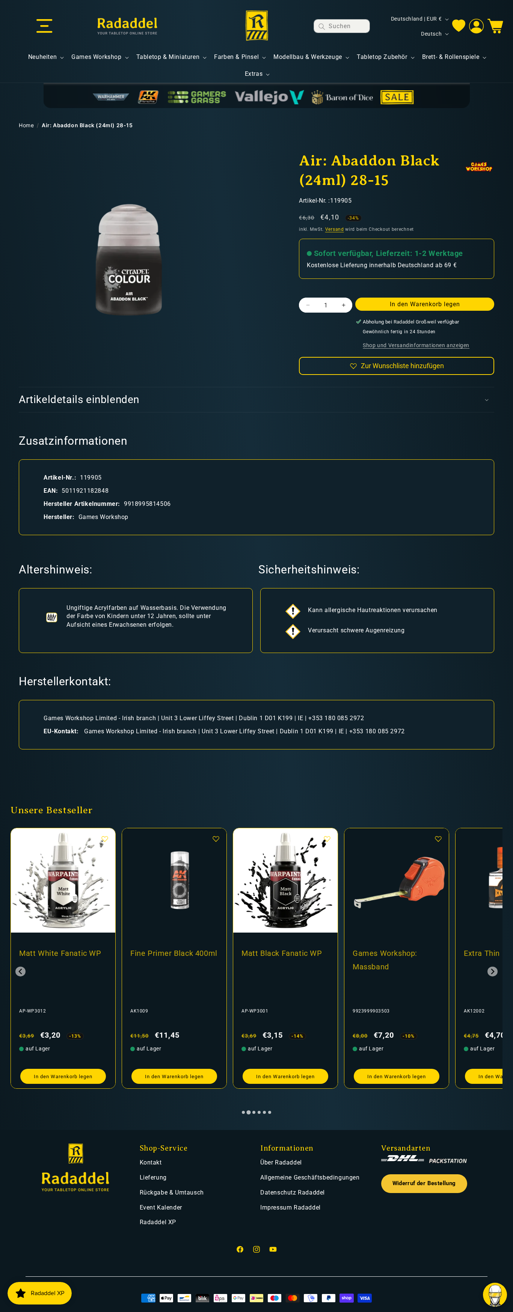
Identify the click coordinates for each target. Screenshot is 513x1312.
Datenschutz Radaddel (292, 1192)
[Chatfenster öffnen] (495, 1295)
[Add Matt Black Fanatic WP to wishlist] (327, 839)
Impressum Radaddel (290, 1207)
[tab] (243, 1112)
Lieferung (153, 1177)
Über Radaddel (281, 1162)
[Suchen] (322, 26)
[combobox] (342, 26)
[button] (44, 26)
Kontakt (151, 1162)
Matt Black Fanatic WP (281, 953)
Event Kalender (161, 1207)
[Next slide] (492, 971)
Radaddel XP (158, 1222)
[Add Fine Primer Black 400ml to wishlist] (216, 839)
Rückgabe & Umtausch (172, 1192)
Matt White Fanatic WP (60, 953)
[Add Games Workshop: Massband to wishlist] (438, 839)
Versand (334, 229)
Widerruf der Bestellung (424, 1183)
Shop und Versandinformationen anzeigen (416, 345)
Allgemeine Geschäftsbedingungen (310, 1177)
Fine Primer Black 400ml (173, 953)
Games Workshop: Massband (385, 960)
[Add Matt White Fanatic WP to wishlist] (105, 839)
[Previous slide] (20, 971)
